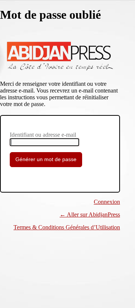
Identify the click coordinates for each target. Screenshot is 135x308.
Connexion (107, 202)
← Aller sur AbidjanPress (90, 214)
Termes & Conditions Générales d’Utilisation (67, 227)
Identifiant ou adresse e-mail (43, 135)
